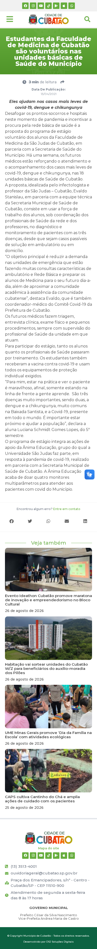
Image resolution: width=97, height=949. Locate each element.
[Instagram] (33, 5)
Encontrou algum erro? (48, 509)
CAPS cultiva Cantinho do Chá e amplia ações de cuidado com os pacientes (42, 798)
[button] (11, 521)
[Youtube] (41, 5)
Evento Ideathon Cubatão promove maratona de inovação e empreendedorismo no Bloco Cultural (48, 599)
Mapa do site (48, 848)
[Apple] (64, 5)
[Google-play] (56, 5)
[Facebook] (25, 5)
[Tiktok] (48, 5)
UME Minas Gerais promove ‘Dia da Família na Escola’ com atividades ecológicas (48, 734)
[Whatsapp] (71, 5)
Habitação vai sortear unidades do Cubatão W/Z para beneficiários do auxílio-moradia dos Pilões (46, 668)
